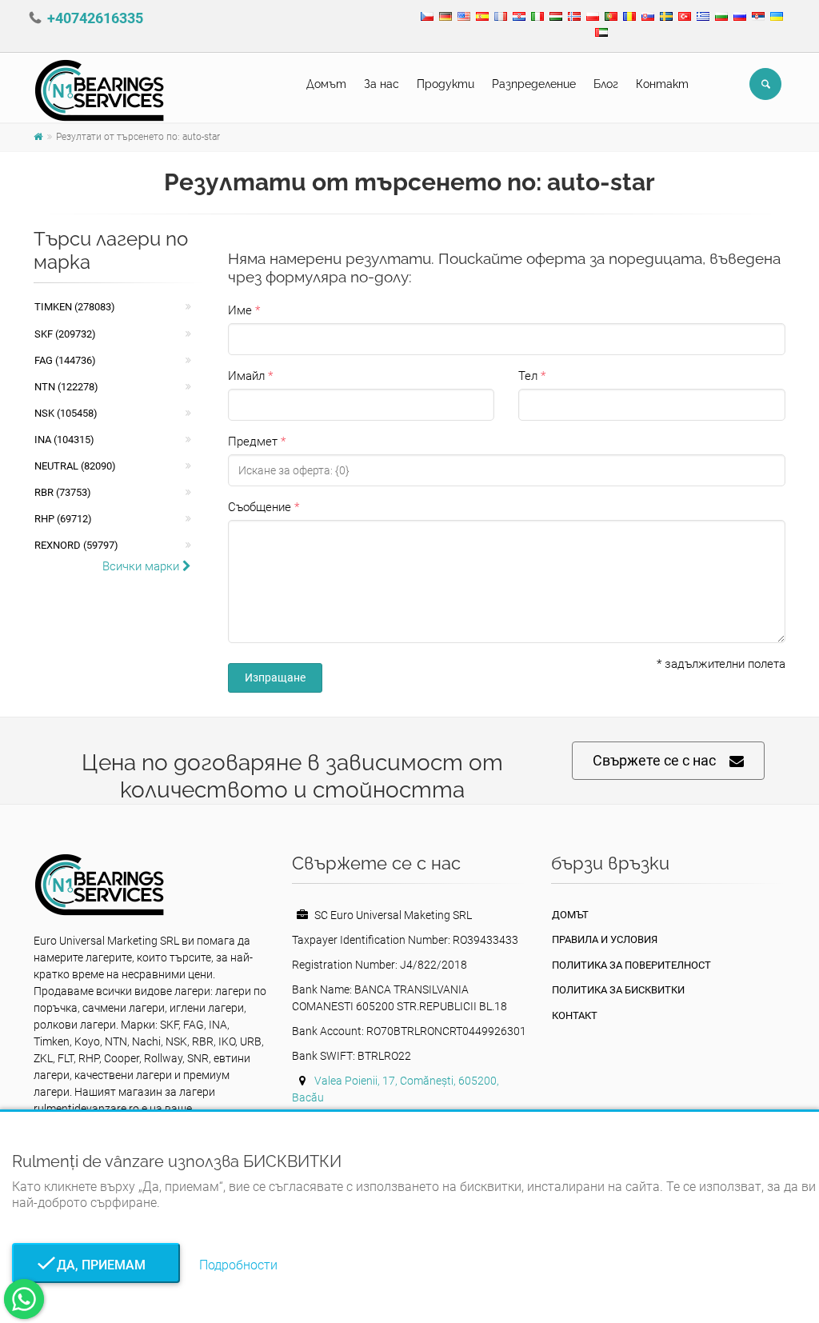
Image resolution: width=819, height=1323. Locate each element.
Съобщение (259, 507)
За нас (381, 84)
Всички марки (142, 566)
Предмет (253, 441)
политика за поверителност (631, 965)
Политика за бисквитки (618, 990)
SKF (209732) (65, 334)
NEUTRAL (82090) (75, 466)
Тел (527, 376)
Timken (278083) (74, 307)
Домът (326, 84)
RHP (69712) (63, 519)
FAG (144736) (65, 360)
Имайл (246, 376)
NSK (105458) (66, 413)
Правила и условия (604, 939)
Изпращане (275, 677)
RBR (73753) (62, 492)
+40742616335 (95, 18)
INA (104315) (64, 440)
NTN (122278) (66, 387)
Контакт (662, 84)
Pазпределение (534, 84)
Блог (605, 84)
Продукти (445, 84)
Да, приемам (96, 1265)
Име (240, 310)
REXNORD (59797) (76, 545)
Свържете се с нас (654, 760)
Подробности (238, 1265)
